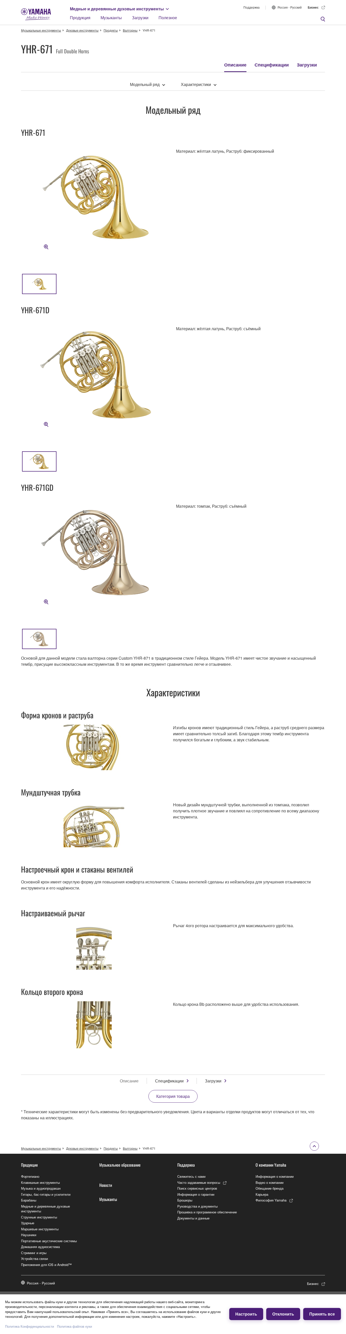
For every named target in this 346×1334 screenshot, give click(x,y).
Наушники (28, 1234)
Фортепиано (30, 1176)
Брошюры (184, 1200)
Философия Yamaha (271, 1200)
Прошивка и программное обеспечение (207, 1212)
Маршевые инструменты (40, 1229)
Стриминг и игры (33, 1252)
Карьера (262, 1194)
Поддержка (251, 7)
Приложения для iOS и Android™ (46, 1264)
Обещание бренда (269, 1188)
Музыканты (111, 17)
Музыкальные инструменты (41, 30)
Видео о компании (269, 1182)
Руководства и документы (197, 1206)
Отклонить (283, 1314)
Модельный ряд (145, 84)
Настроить (246, 1314)
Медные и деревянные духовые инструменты (117, 9)
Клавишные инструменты (40, 1182)
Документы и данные (193, 1218)
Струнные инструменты (39, 1217)
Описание (235, 64)
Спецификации (272, 64)
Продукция (80, 17)
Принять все (322, 1314)
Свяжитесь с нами (191, 1176)
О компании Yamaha (271, 1165)
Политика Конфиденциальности (29, 1326)
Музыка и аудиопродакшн (41, 1188)
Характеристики (196, 84)
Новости (105, 1185)
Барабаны (28, 1200)
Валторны (130, 30)
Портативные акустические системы (49, 1240)
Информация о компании (275, 1176)
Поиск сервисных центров (197, 1188)
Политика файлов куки (74, 1326)
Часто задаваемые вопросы (198, 1182)
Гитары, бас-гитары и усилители (45, 1194)
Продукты (111, 30)
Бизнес (313, 7)
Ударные (27, 1222)
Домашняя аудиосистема (40, 1246)
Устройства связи (34, 1258)
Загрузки (140, 17)
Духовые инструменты (82, 30)
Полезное (168, 17)
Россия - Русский (290, 7)
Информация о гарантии (195, 1194)
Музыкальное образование (120, 1165)
